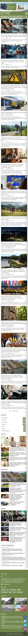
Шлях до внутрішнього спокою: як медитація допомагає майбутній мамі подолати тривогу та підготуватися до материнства (14, 443)
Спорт (3, 426)
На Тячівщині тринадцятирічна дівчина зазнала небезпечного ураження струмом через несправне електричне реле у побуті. (14, 87)
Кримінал (4, 424)
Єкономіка (4, 420)
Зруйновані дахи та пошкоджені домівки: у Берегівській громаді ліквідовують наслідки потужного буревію (12, 377)
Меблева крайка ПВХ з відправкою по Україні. (12, 565)
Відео (10, 592)
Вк (2, 584)
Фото (14, 592)
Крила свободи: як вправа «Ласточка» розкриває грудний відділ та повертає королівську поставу (18, 464)
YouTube (7, 584)
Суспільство (4, 422)
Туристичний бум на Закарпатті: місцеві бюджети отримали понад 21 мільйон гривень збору (17, 484)
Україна (19, 589)
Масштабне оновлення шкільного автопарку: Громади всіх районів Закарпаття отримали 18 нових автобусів (13, 272)
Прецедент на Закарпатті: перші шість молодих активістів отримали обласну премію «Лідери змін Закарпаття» (14, 193)
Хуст (8, 589)
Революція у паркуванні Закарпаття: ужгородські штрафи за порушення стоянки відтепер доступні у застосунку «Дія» (14, 403)
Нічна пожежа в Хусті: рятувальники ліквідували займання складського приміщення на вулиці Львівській (14, 618)
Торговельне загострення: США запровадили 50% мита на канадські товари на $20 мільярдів (17, 528)
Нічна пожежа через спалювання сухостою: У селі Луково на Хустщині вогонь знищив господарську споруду (13, 622)
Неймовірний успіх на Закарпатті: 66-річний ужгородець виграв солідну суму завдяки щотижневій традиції (12, 166)
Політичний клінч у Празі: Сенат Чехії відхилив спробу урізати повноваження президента (18, 523)
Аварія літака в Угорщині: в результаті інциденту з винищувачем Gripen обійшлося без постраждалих (18, 533)
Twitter (5, 584)
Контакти (21, 634)
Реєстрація (8, 1)
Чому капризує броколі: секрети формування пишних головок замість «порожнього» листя (18, 454)
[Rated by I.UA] (4, 577)
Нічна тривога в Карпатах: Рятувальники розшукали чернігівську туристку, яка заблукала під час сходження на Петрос (13, 245)
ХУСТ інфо (5, 13)
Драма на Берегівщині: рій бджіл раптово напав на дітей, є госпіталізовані (16, 503)
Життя (3, 428)
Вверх (7, 634)
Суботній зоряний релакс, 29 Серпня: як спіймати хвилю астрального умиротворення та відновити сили (17, 449)
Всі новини (16, 634)
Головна (3, 589)
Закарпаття (12, 589)
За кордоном (4, 592)
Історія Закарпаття (6, 430)
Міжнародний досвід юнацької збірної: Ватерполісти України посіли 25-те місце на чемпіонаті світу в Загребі (12, 298)
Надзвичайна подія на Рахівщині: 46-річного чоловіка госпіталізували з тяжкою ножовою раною (12, 62)
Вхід (3, 1)
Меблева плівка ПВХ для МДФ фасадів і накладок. (13, 562)
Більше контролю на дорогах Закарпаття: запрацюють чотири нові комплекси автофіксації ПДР (13, 139)
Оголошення (20, 592)
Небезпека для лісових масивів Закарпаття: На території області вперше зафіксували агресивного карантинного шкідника (14, 324)
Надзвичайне (5, 418)
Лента (9, 584)
